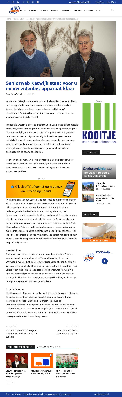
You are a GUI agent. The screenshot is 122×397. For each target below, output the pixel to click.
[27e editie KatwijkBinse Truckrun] (88, 186)
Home (22, 10)
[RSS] (18, 2)
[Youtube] (37, 2)
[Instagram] (13, 2)
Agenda (77, 10)
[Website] (32, 2)
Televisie (65, 10)
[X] (28, 2)
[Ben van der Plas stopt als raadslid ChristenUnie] (99, 169)
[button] (112, 10)
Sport (43, 10)
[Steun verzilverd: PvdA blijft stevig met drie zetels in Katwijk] (17, 360)
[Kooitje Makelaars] (99, 123)
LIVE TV (99, 10)
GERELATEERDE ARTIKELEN (20, 347)
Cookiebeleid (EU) (101, 394)
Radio (53, 10)
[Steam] (23, 2)
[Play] (104, 261)
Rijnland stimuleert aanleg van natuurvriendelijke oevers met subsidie (21, 333)
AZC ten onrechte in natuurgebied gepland (67, 332)
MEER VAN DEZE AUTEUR (48, 347)
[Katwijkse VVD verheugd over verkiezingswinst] (42, 360)
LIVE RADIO (88, 10)
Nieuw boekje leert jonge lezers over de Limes (105, 198)
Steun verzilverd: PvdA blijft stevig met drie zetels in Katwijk (16, 374)
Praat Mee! (100, 2)
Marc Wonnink (16, 94)
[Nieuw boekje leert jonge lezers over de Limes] (88, 198)
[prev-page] (8, 382)
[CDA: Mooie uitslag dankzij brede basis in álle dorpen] (67, 360)
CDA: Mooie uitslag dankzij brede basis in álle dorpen (65, 374)
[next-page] (12, 382)
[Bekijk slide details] (42, 189)
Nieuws (32, 10)
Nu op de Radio (91, 214)
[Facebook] (8, 2)
